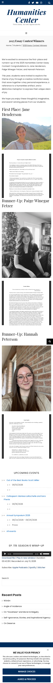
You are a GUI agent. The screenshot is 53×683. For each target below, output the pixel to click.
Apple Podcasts (20, 567)
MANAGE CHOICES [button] (26, 671)
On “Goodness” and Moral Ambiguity (21, 612)
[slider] (46, 553)
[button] (48, 650)
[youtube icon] (37, 2)
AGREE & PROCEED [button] (27, 679)
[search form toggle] (49, 3)
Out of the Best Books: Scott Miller (23, 480)
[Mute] (41, 554)
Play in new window (26, 557)
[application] (26, 553)
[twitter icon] (33, 2)
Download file (8, 557)
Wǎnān (7, 600)
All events (11, 531)
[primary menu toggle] (26, 33)
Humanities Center (26, 16)
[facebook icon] (29, 2)
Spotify (32, 567)
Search (5, 578)
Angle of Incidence (13, 606)
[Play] (5, 554)
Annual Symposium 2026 (18, 515)
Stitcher (41, 567)
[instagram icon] (41, 2)
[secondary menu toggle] (3, 2)
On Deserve (9, 623)
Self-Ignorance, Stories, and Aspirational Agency (27, 617)
